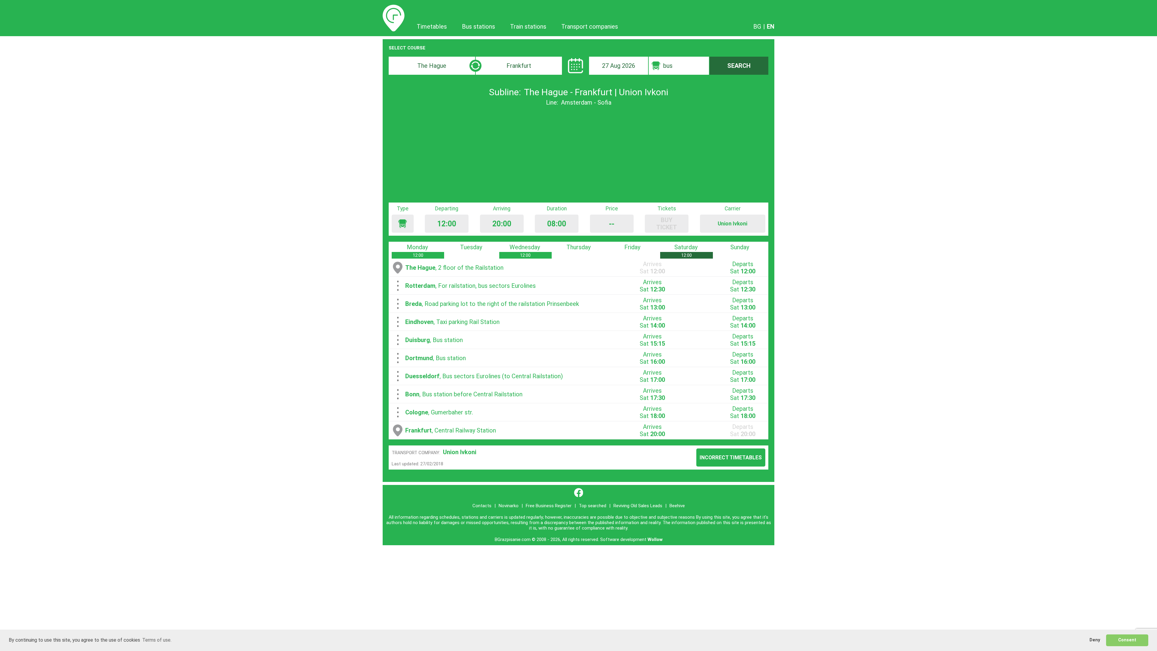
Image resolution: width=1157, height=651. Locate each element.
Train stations (528, 26)
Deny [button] (1095, 640)
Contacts (481, 505)
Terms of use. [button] (156, 640)
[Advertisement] (578, 154)
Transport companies (589, 26)
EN (770, 26)
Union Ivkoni (459, 452)
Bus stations (478, 26)
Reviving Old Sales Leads (637, 505)
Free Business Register (549, 505)
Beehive (677, 505)
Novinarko (509, 505)
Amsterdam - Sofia (586, 102)
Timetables (394, 8)
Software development (623, 539)
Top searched (592, 505)
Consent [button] (1127, 640)
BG (757, 26)
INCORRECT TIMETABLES (731, 457)
